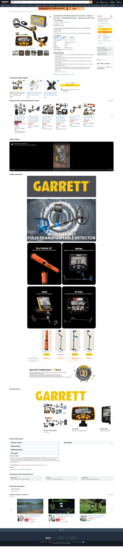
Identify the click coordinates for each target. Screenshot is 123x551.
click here (45, 465)
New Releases (38, 5)
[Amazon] (5, 2)
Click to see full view (30, 48)
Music (89, 5)
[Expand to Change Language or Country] (65, 537)
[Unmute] (112, 170)
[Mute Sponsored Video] (41, 512)
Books (65, 5)
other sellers (70, 33)
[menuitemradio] (110, 169)
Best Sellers (30, 5)
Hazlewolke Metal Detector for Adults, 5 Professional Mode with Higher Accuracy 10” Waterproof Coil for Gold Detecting (65, 515)
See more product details (60, 71)
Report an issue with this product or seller (64, 74)
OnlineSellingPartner (107, 36)
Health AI (8, 5)
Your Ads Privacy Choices (77, 542)
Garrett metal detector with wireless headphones (25, 145)
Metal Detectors (31, 11)
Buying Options (60, 354)
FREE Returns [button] (57, 31)
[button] (3, 5)
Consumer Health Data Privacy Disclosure (63, 542)
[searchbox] (51, 2)
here (18, 462)
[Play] (10, 169)
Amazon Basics (23, 5)
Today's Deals (59, 5)
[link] (34, 85)
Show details (65, 91)
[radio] (15, 53)
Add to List (99, 59)
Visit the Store (46, 432)
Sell (75, 5)
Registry (85, 5)
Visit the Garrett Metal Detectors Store (62, 22)
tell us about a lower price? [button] (25, 469)
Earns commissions (23, 143)
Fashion (80, 5)
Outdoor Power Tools (23, 11)
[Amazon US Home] (48, 538)
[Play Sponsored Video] (61, 506)
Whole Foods (52, 5)
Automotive (111, 5)
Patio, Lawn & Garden (13, 11)
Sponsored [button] (11, 496)
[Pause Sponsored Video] (41, 509)
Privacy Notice (51, 542)
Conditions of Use (43, 542)
